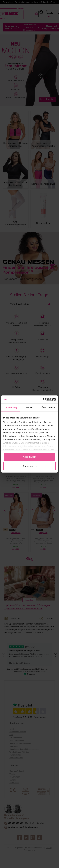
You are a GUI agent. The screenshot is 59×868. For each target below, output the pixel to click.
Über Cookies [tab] (48, 407)
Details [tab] (29, 407)
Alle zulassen (29, 456)
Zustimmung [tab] (10, 407)
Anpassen (28, 466)
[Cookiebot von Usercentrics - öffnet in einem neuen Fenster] (43, 399)
